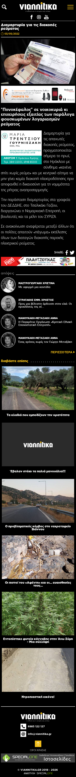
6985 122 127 (36, 726)
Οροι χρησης (38, 750)
